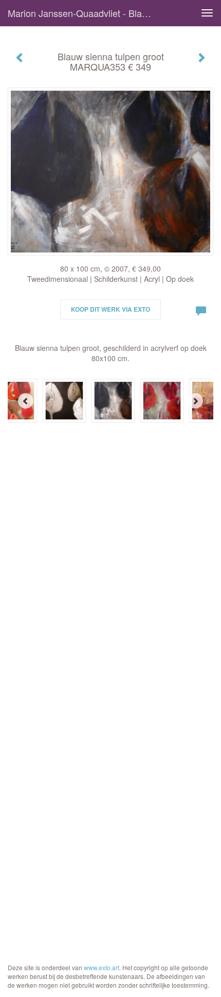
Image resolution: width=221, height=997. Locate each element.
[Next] (195, 401)
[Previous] (25, 401)
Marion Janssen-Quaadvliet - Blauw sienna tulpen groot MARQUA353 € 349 (84, 13)
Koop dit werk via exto (110, 309)
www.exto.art (101, 967)
